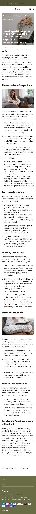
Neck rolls (8, 162)
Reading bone (21, 162)
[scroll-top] (32, 510)
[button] (3, 9)
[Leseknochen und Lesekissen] (18, 108)
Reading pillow (15, 362)
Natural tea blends (15, 304)
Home (3, 48)
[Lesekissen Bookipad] (18, 335)
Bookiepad (11, 494)
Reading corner (10, 48)
